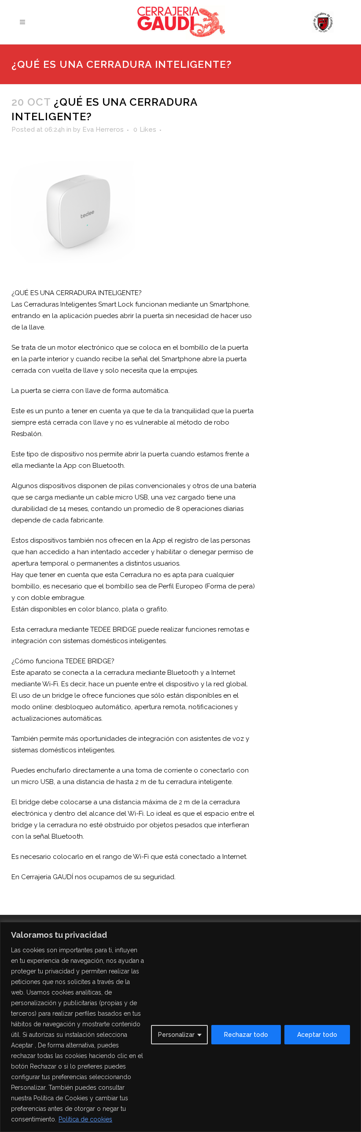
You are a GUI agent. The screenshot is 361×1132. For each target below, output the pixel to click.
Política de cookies (85, 1119)
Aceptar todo (317, 1034)
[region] (180, 1027)
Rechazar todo (246, 1034)
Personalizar (176, 1034)
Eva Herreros (103, 129)
